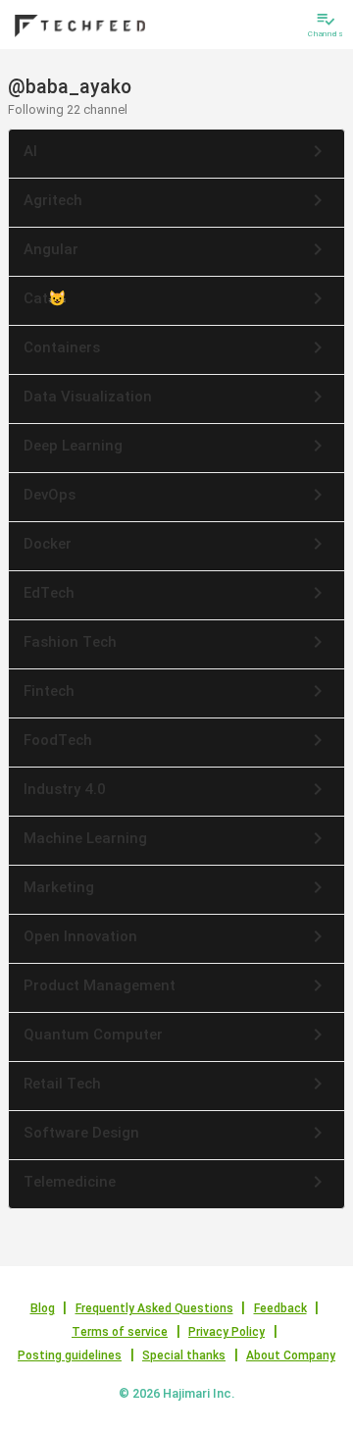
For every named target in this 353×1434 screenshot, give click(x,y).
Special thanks (184, 1355)
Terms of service (120, 1332)
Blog (42, 1308)
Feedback (280, 1308)
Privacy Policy (226, 1332)
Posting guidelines (70, 1355)
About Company (290, 1355)
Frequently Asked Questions (154, 1308)
